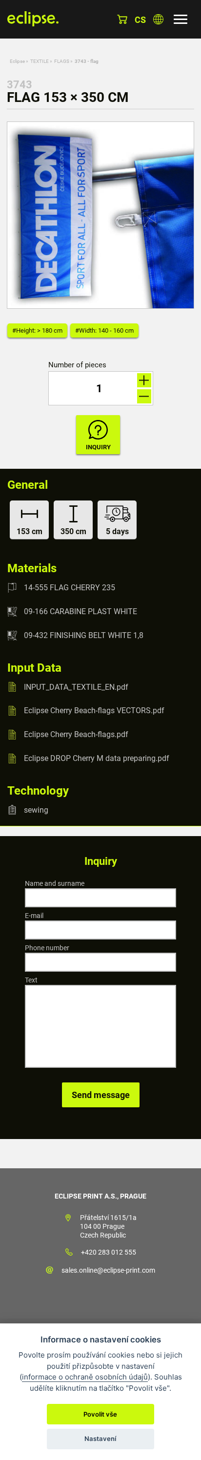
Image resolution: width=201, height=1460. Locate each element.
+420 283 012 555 (108, 1252)
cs (140, 20)
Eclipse (17, 61)
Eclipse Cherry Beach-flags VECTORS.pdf (94, 710)
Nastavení (100, 1438)
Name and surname (54, 883)
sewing (36, 809)
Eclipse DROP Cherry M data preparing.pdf (96, 758)
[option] (100, 215)
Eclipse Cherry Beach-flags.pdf (76, 734)
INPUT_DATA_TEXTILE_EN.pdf (76, 686)
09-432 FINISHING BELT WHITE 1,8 (83, 635)
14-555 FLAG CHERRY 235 (69, 587)
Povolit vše (100, 1414)
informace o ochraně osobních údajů (85, 1376)
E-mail (34, 915)
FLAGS (61, 61)
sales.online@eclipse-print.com (108, 1270)
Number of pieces (77, 365)
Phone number (47, 947)
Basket (122, 19)
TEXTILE (39, 61)
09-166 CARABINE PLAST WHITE (80, 611)
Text (31, 980)
